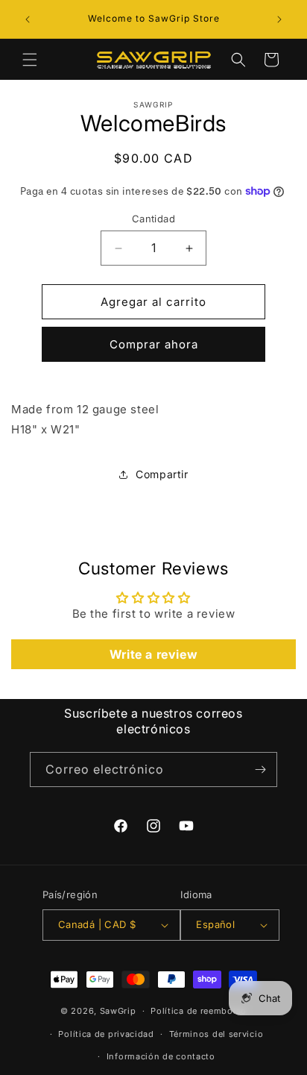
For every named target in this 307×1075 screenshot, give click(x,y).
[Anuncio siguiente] (279, 19)
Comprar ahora (154, 344)
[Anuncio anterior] (27, 19)
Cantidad (153, 219)
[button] (29, 59)
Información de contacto (161, 1056)
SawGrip (118, 1011)
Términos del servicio (216, 1034)
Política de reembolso (199, 1011)
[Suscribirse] (260, 769)
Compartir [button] (162, 474)
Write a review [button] (153, 654)
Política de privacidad (106, 1034)
